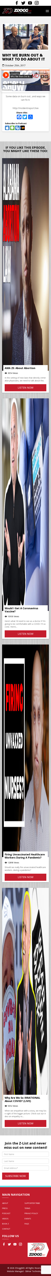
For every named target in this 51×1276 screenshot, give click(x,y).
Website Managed (15, 1271)
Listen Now (25, 387)
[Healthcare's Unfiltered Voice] (17, 11)
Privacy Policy (31, 1213)
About (5, 1203)
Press (5, 1208)
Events (28, 1218)
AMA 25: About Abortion (20, 368)
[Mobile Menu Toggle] (47, 11)
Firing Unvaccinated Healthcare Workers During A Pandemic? (25, 856)
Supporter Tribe (32, 1203)
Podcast (6, 1213)
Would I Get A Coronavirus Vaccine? (21, 610)
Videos (5, 1218)
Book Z (5, 1223)
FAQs (27, 1223)
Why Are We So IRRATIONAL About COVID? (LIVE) (22, 1099)
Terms (27, 1208)
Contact (6, 1229)
